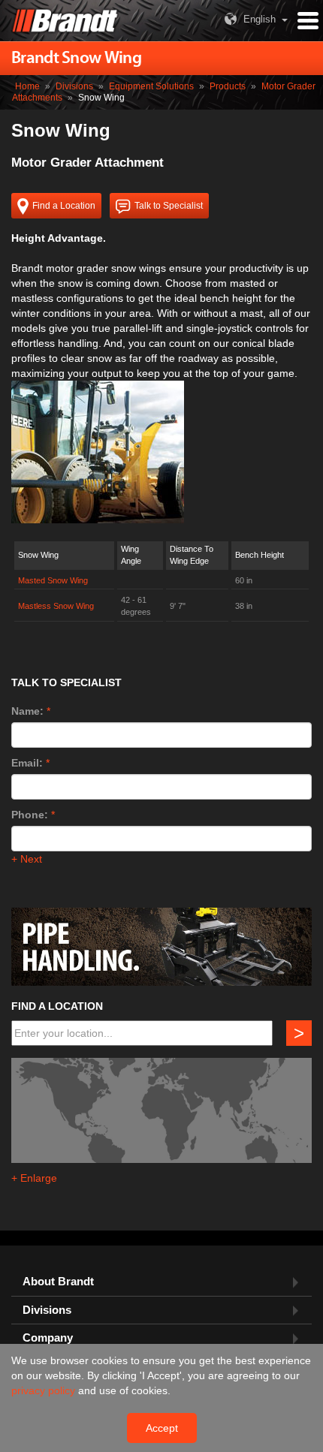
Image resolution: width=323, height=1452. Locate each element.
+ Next (26, 859)
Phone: (29, 815)
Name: (27, 711)
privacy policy (44, 1390)
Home (27, 86)
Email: (27, 763)
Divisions (74, 86)
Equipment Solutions (151, 86)
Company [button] (48, 1338)
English (259, 19)
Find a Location (63, 205)
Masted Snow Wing (53, 580)
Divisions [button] (47, 1310)
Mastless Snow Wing (56, 605)
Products (228, 86)
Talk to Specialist (168, 205)
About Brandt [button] (58, 1282)
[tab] (161, 1282)
